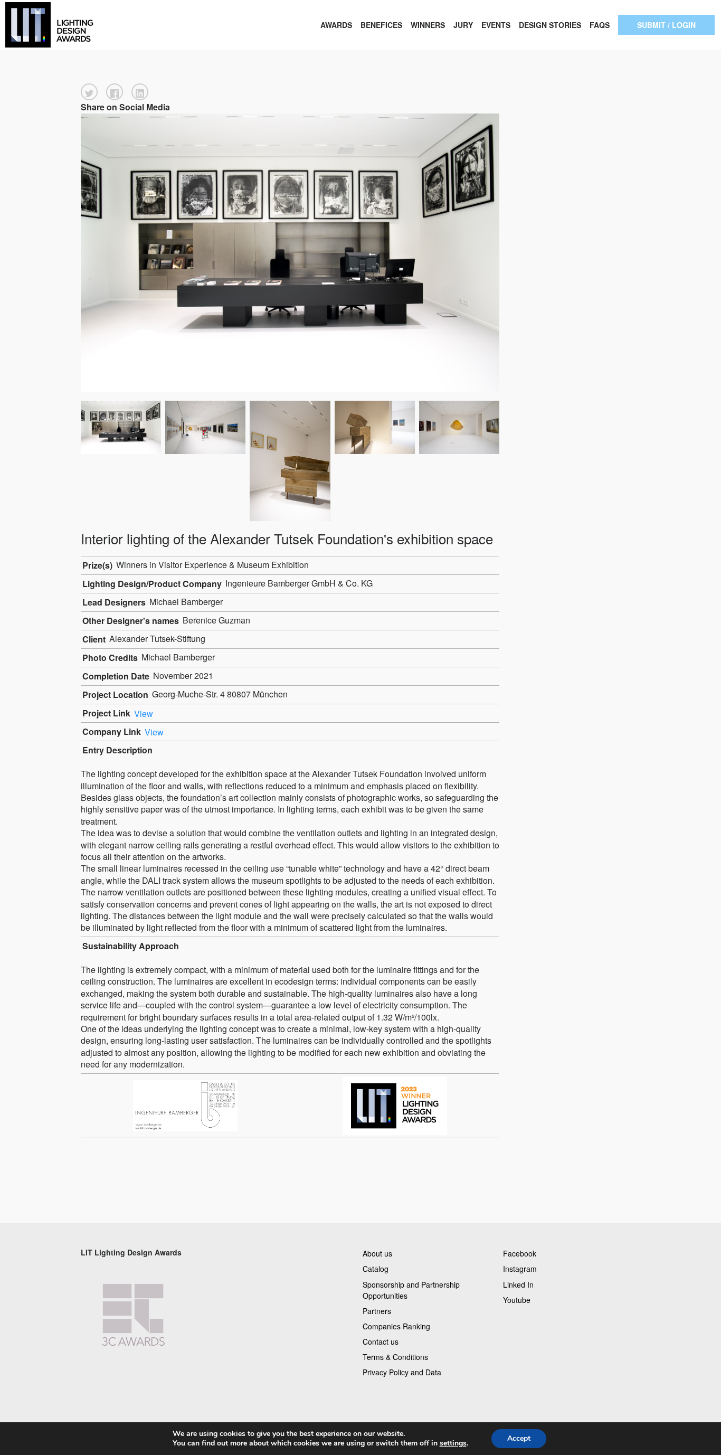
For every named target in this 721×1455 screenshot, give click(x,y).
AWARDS (336, 25)
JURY (463, 25)
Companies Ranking (396, 1325)
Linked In (518, 1284)
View (143, 713)
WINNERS (428, 25)
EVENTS (495, 25)
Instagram (520, 1268)
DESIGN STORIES (550, 25)
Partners (377, 1310)
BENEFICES (381, 25)
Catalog (375, 1268)
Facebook (519, 1253)
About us (377, 1253)
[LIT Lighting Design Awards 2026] (72, 25)
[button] (89, 91)
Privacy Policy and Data (402, 1372)
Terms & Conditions (395, 1357)
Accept (518, 1438)
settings (453, 1443)
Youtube (516, 1299)
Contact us (381, 1341)
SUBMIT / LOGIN (666, 25)
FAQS (600, 25)
